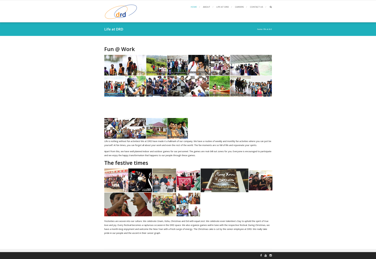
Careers (239, 6)
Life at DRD (222, 6)
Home (194, 6)
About (206, 6)
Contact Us (256, 6)
